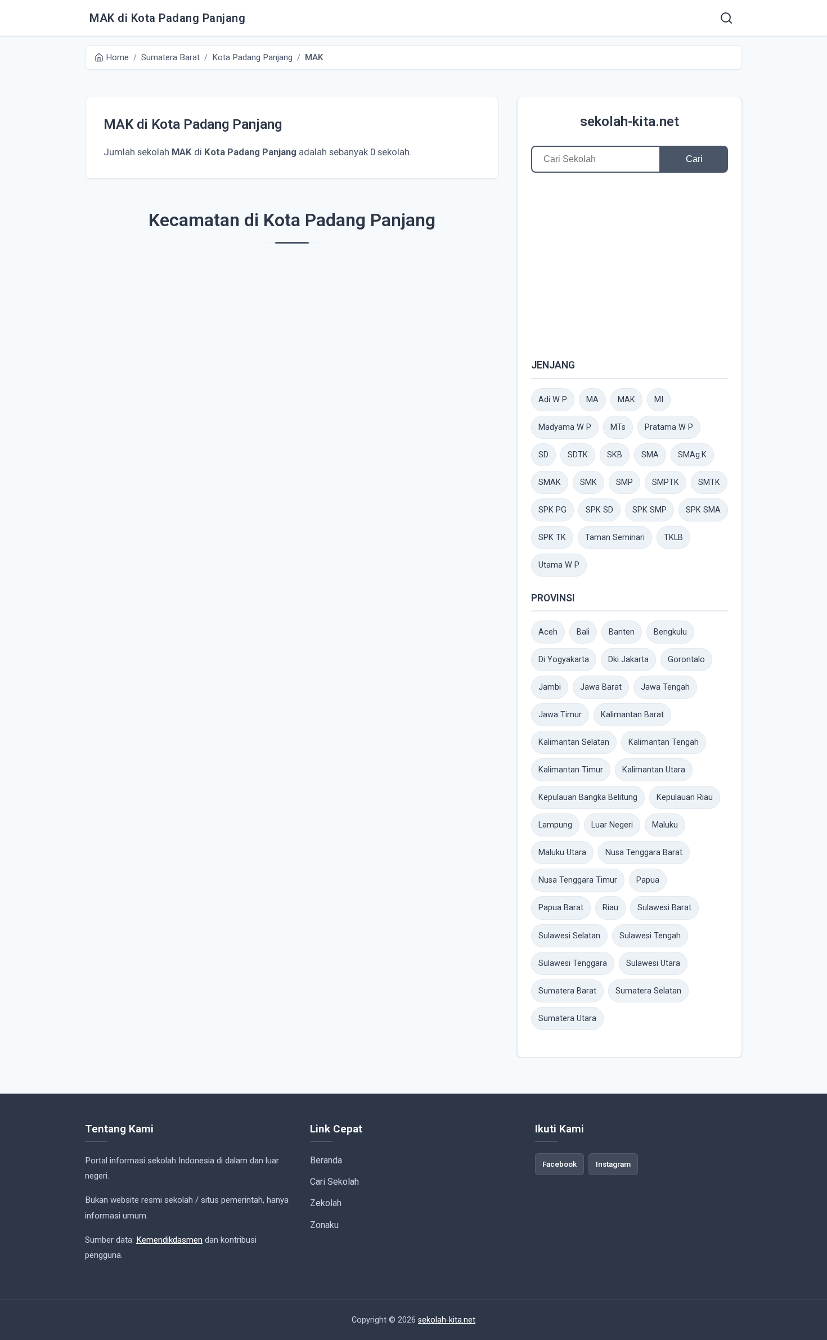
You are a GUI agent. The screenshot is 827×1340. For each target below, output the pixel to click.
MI (658, 399)
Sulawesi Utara (653, 963)
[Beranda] (726, 18)
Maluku (665, 825)
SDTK (578, 455)
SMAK (549, 482)
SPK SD (599, 510)
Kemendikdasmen (169, 1240)
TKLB (673, 537)
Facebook (559, 1163)
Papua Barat (560, 907)
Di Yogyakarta (563, 659)
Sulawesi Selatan (569, 936)
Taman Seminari (615, 537)
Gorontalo (686, 659)
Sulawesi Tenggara (572, 963)
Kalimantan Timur (570, 770)
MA (592, 399)
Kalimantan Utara (653, 770)
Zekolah (325, 1203)
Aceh (548, 632)
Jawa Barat (601, 687)
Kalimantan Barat (632, 715)
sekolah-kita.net (629, 121)
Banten (622, 632)
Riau (610, 907)
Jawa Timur (560, 715)
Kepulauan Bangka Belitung (587, 797)
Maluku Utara (562, 852)
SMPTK (665, 482)
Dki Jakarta (628, 659)
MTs (618, 427)
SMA (650, 455)
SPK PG (552, 510)
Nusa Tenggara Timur (577, 880)
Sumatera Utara (567, 1018)
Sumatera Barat (567, 991)
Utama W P (558, 565)
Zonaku (324, 1225)
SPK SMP (649, 510)
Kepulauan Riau (685, 797)
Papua (647, 880)
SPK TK (552, 537)
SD (543, 455)
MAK (626, 399)
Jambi (549, 687)
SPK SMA (703, 510)
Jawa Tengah (665, 687)
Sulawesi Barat (664, 907)
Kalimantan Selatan (573, 742)
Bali (583, 632)
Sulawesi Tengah (650, 936)
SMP (624, 482)
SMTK (709, 482)
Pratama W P (669, 427)
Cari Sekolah (334, 1181)
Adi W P (552, 399)
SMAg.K (692, 455)
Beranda (326, 1160)
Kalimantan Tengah (663, 742)
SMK (588, 482)
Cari (694, 159)
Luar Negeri (612, 825)
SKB (614, 455)
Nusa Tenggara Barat (643, 852)
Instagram (613, 1163)
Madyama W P (564, 427)
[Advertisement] (629, 265)
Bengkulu (670, 632)
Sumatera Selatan (648, 991)
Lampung (555, 825)
